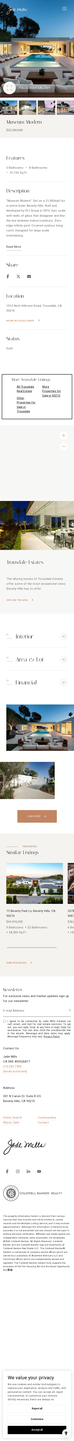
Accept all (37, 1429)
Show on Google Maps (20, 321)
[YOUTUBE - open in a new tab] (39, 1171)
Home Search (12, 1117)
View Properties (16, 963)
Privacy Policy (52, 1036)
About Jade (11, 1122)
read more (13, 247)
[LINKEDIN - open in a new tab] (28, 1171)
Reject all (37, 1408)
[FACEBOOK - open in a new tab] (7, 1171)
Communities (47, 1117)
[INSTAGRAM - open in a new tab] (18, 1171)
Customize (37, 1419)
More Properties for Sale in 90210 (51, 391)
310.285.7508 (12, 1066)
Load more (34, 816)
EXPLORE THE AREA (17, 600)
